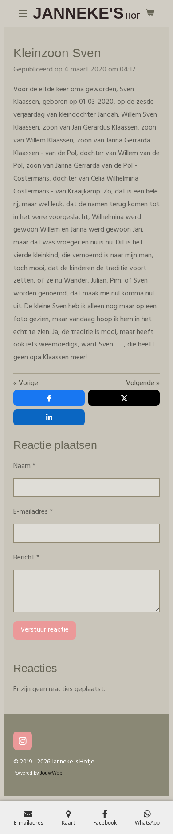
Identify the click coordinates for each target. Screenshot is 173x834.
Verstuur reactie (44, 630)
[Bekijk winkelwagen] (150, 13)
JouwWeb (51, 773)
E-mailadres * (33, 512)
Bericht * (26, 557)
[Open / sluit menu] (23, 13)
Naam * (24, 466)
